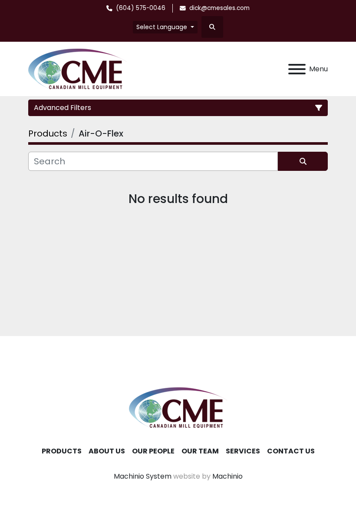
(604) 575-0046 (140, 8)
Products (62, 451)
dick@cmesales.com (219, 8)
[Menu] (297, 69)
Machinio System (142, 476)
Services (243, 451)
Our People (153, 451)
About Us (107, 451)
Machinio (227, 476)
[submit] (303, 161)
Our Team (200, 451)
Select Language (161, 27)
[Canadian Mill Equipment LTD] (178, 407)
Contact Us (291, 451)
